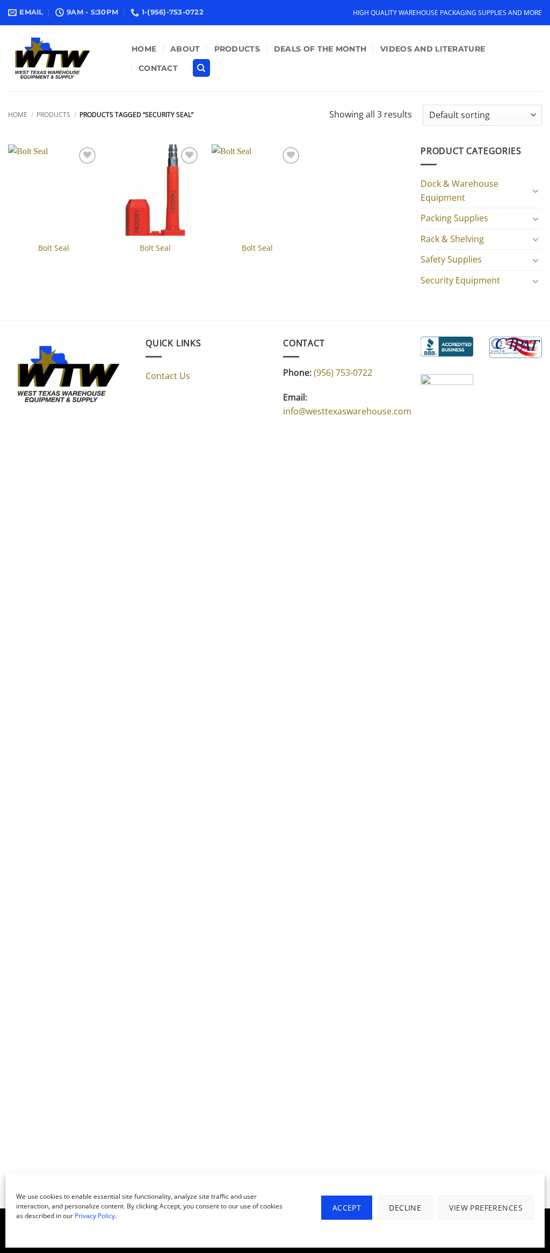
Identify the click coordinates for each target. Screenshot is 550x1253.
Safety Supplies (451, 259)
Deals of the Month (320, 49)
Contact (158, 68)
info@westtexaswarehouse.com (347, 411)
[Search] (201, 68)
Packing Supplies (454, 218)
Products (237, 49)
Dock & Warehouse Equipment (459, 190)
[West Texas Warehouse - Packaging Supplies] (61, 58)
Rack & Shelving (452, 239)
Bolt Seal (53, 248)
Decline (405, 1208)
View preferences (486, 1208)
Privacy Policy (95, 1215)
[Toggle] (535, 190)
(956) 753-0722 (343, 372)
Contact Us (168, 376)
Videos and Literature (432, 49)
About (185, 49)
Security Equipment (460, 280)
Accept (346, 1208)
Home (144, 49)
